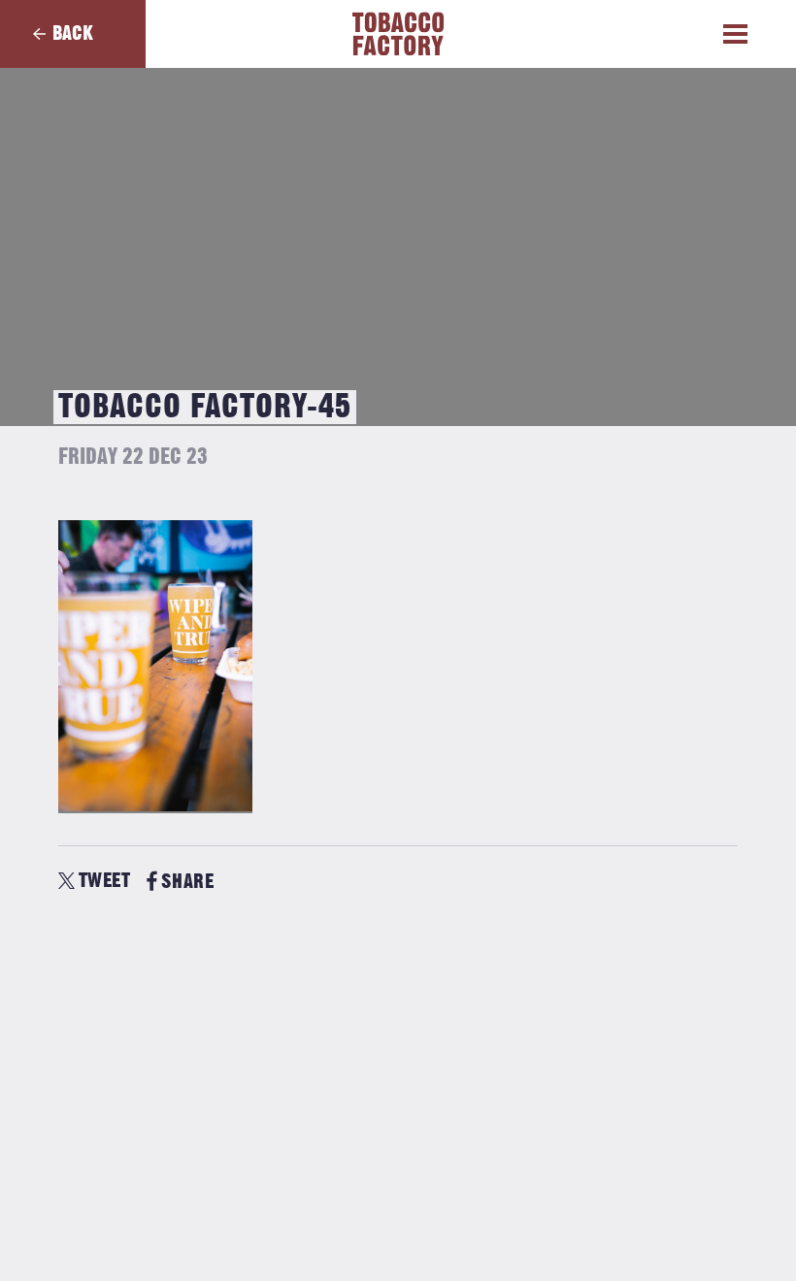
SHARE (187, 881)
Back (72, 33)
